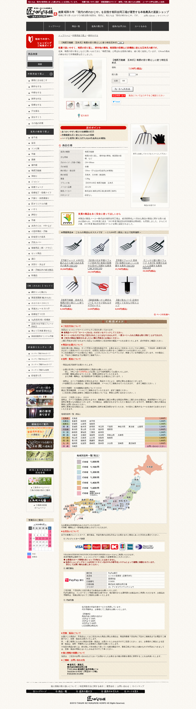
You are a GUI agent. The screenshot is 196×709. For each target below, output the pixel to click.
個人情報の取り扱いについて (64, 686)
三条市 (39, 481)
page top (162, 314)
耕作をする (36, 86)
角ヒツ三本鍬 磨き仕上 (41, 331)
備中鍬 (34, 165)
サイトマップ (163, 16)
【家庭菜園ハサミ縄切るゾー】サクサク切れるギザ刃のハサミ (99, 303)
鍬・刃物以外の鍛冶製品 (42, 270)
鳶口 (33, 259)
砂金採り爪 (36, 375)
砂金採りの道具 (38, 237)
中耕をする (36, 92)
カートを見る (133, 691)
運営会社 (110, 686)
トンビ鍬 (35, 148)
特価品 (34, 275)
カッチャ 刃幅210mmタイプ (40, 353)
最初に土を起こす (39, 80)
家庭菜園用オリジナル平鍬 (42, 336)
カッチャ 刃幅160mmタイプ (40, 359)
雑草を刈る (36, 98)
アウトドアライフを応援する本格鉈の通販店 (40, 444)
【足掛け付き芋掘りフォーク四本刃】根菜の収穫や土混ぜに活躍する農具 (99, 263)
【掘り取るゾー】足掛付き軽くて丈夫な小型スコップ (127, 303)
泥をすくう (36, 117)
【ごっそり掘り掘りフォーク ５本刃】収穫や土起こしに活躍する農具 (155, 263)
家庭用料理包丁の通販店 (40, 432)
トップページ (54, 26)
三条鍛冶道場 (39, 498)
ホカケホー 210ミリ (40, 303)
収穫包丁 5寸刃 (38, 314)
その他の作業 (37, 123)
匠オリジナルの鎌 (39, 204)
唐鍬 (33, 159)
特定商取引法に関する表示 (92, 686)
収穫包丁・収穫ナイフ (41, 192)
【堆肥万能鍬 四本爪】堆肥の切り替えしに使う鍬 (72, 303)
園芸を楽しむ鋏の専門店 (40, 456)
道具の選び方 (98, 26)
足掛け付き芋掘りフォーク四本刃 (42, 325)
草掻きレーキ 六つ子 (40, 309)
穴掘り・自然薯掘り (40, 198)
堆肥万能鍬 (36, 170)
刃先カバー (36, 242)
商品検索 (33, 54)
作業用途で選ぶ (36, 74)
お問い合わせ (149, 16)
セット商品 (36, 253)
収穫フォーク (37, 187)
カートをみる (141, 26)
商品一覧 (76, 26)
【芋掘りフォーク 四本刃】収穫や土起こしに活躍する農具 (127, 263)
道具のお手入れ (119, 26)
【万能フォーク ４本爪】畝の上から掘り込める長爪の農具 (72, 263)
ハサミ (34, 209)
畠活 (33, 143)
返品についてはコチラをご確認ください (146, 95)
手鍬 (33, 220)
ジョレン (35, 181)
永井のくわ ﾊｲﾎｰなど (41, 226)
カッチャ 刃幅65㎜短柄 (40, 370)
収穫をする (36, 105)
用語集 (40, 401)
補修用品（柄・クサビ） (42, 248)
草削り (34, 176)
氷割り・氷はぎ (38, 264)
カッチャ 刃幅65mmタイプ (41, 364)
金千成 (34, 137)
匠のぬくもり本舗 (42, 12)
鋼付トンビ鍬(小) (39, 292)
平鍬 (33, 154)
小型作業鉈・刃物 (39, 231)
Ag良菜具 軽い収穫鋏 (40, 320)
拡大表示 (85, 115)
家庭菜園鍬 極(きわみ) (41, 297)
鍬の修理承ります (40, 412)
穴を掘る (35, 111)
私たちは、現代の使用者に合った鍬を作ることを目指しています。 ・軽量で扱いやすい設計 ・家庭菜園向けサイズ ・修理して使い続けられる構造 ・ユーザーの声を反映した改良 (96, 2)
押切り (34, 215)
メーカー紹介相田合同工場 (40, 389)
